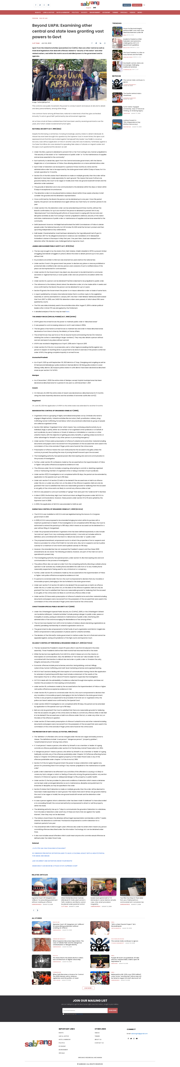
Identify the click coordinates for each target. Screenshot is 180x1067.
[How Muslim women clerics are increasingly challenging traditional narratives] (117, 66)
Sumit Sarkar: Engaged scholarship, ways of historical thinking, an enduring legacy (133, 109)
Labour (115, 101)
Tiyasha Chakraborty (129, 84)
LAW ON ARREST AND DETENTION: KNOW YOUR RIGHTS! (52, 861)
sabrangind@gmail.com (139, 1034)
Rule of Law (43, 18)
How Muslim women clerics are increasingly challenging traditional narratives (133, 65)
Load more (88, 988)
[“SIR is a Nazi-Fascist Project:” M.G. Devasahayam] (99, 928)
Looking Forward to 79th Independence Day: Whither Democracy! (132, 122)
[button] (144, 5)
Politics (55, 955)
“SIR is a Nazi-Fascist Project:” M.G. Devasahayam (123, 925)
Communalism (127, 69)
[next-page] (37, 910)
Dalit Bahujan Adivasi (116, 88)
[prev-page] (33, 910)
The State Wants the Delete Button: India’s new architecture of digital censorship (68, 959)
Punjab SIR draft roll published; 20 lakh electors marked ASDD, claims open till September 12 (125, 959)
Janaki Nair (126, 113)
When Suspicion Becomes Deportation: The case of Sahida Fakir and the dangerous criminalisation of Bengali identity (68, 943)
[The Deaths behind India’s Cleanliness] (117, 98)
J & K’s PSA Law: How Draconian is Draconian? (49, 848)
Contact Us (137, 5)
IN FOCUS (116, 76)
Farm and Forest (128, 57)
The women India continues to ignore (124, 941)
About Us (127, 5)
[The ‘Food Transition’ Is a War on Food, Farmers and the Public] (117, 55)
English (88, 8)
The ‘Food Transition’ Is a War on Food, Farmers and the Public (133, 53)
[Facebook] (35, 5)
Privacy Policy (79, 1014)
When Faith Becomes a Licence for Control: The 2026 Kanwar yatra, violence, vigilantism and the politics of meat (68, 976)
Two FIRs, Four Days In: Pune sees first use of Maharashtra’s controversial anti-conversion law (132, 900)
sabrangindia (37, 904)
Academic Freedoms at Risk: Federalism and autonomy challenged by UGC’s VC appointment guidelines (132, 42)
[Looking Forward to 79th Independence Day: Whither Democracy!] (117, 124)
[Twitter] (40, 5)
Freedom (35, 18)
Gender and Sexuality (68, 895)
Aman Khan (114, 963)
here (67, 312)
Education (126, 47)
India (124, 35)
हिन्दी (94, 8)
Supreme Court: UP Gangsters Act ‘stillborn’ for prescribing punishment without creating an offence (44, 900)
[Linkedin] (100, 43)
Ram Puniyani (127, 127)
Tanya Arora (56, 980)
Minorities (123, 895)
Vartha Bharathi (116, 928)
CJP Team (35, 43)
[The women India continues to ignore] (117, 84)
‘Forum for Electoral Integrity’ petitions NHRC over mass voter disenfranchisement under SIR (133, 30)
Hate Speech (94, 895)
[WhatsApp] (44, 5)
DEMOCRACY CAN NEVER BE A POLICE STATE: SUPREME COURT (55, 866)
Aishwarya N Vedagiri (129, 98)
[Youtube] (48, 5)
